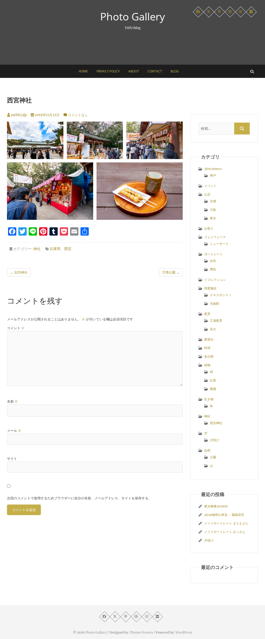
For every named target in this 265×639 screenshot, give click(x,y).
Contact (155, 71)
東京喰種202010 (216, 506)
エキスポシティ (221, 295)
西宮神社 (216, 423)
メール (14, 430)
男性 (213, 269)
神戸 (213, 175)
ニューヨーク (219, 244)
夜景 (207, 314)
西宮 (67, 248)
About (133, 71)
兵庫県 (55, 248)
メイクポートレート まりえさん (226, 523)
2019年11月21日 (47, 115)
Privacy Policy (108, 71)
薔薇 (213, 389)
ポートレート (213, 254)
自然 (207, 450)
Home (83, 71)
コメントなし (78, 115)
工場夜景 (216, 320)
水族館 (214, 303)
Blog (175, 71)
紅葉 (213, 380)
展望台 (209, 339)
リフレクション (215, 280)
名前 (12, 401)
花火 (213, 329)
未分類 (209, 356)
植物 (207, 365)
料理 (207, 348)
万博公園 (171, 272)
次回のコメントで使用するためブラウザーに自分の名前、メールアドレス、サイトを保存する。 (79, 498)
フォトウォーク (215, 237)
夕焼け (214, 440)
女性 (213, 261)
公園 (213, 457)
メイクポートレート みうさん (224, 532)
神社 (37, 248)
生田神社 (19, 272)
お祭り (209, 228)
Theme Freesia (141, 632)
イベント (210, 186)
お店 (207, 194)
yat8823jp (18, 115)
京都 (213, 201)
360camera (213, 169)
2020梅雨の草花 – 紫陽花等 (224, 515)
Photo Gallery (132, 16)
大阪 (213, 210)
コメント (16, 328)
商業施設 (210, 288)
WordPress (183, 632)
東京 (213, 218)
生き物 (209, 399)
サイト (12, 458)
